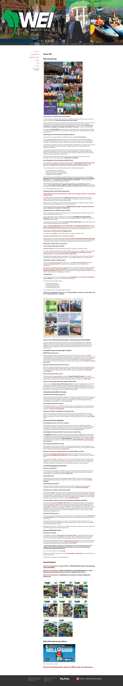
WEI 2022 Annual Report (51, 575)
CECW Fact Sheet (74, 498)
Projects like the (57, 384)
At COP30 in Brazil (48, 248)
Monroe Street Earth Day (80, 262)
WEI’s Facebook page (71, 542)
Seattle (55, 233)
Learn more (87, 379)
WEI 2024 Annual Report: (51, 566)
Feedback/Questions (31, 680)
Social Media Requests (35, 69)
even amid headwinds (79, 137)
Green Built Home (54, 44)
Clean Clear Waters (76, 44)
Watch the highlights (82, 487)
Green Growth (44, 44)
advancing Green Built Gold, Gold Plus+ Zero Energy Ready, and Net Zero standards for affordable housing (68, 163)
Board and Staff (35, 54)
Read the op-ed (79, 429)
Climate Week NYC (55, 264)
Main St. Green (65, 44)
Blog (38, 63)
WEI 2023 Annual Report (51, 570)
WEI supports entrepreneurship (67, 535)
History (37, 60)
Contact (37, 66)
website (63, 551)
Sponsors (91, 44)
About (37, 44)
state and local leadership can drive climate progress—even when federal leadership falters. (67, 253)
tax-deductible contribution (74, 553)
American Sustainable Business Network (83, 238)
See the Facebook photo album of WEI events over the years (67, 667)
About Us (36, 51)
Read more (69, 473)
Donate (85, 44)
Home (31, 44)
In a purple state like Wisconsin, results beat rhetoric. (59, 236)
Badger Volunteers (34, 57)
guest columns (52, 139)
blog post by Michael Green (61, 454)
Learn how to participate (57, 408)
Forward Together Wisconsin (61, 503)
